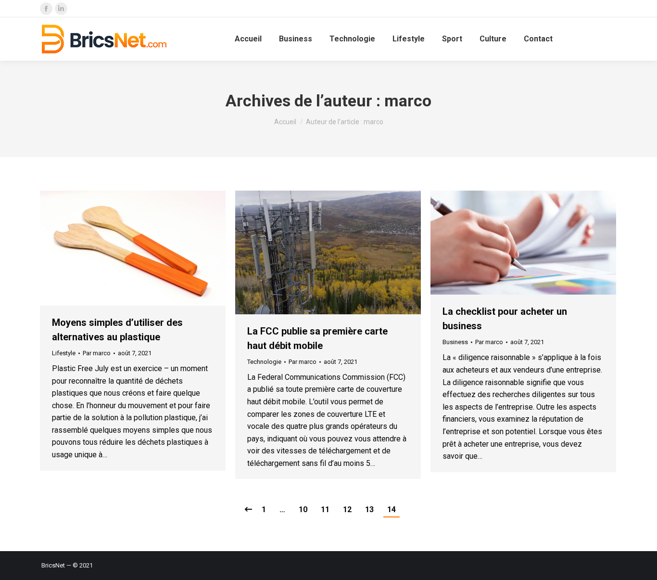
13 (369, 509)
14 (391, 509)
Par (97, 353)
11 (325, 509)
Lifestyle (64, 353)
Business (455, 342)
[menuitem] (248, 39)
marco (407, 100)
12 (347, 509)
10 (303, 509)
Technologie (264, 361)
